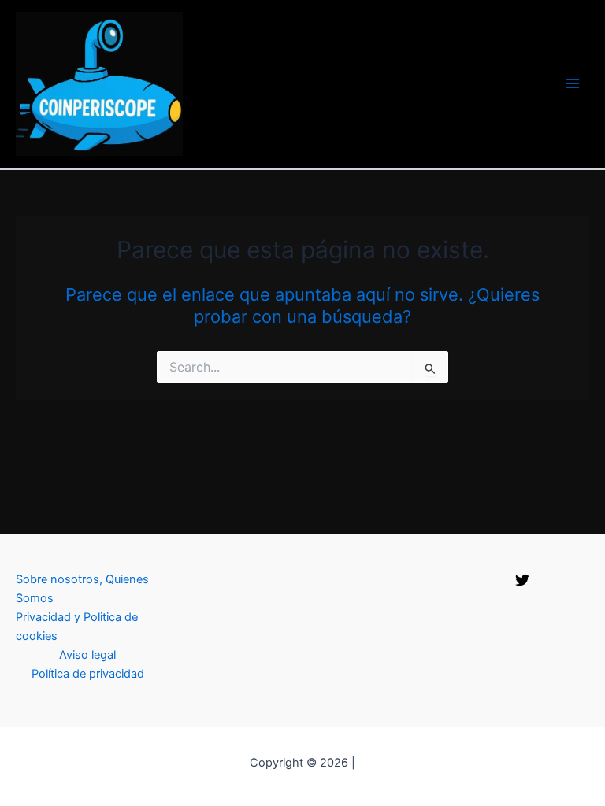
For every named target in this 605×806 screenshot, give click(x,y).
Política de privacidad (88, 674)
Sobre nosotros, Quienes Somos (82, 588)
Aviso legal (87, 655)
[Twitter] (522, 580)
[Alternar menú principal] (572, 83)
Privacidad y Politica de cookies (77, 626)
